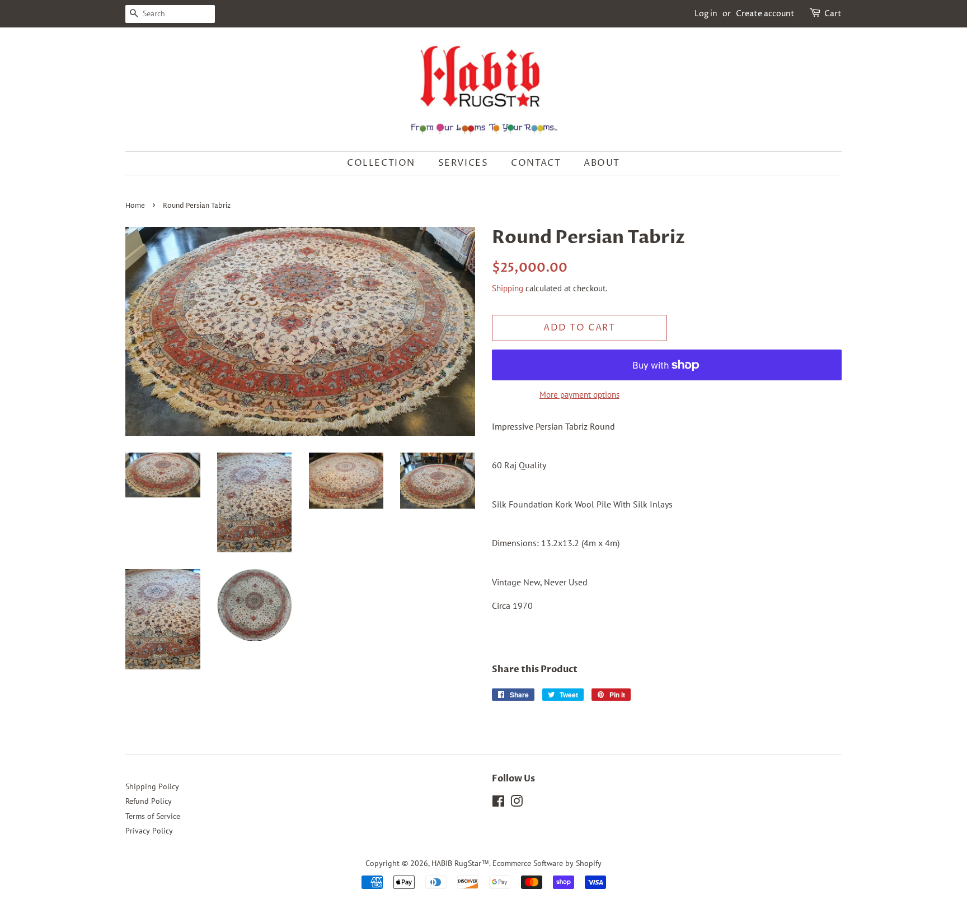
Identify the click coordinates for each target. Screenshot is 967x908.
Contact (536, 163)
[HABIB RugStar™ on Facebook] (498, 803)
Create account (765, 13)
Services (463, 163)
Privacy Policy (149, 831)
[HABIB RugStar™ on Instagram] (516, 803)
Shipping (507, 288)
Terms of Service (152, 816)
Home (135, 206)
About (602, 163)
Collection (381, 163)
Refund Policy (148, 801)
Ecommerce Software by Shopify (547, 863)
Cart (833, 13)
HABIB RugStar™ (460, 863)
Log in (705, 13)
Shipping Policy (152, 786)
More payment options (579, 394)
